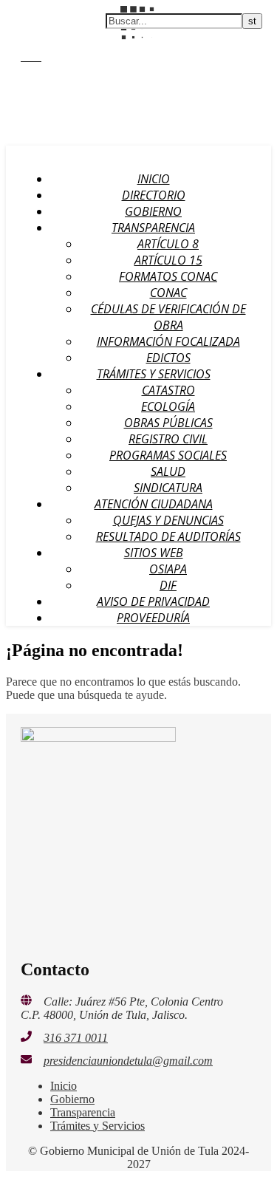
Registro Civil (168, 439)
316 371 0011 (76, 1037)
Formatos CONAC (168, 276)
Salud (168, 471)
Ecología (168, 406)
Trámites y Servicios (154, 374)
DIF (168, 585)
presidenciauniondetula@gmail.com (128, 1060)
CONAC (168, 292)
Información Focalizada (168, 341)
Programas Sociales (168, 455)
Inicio (153, 179)
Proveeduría (153, 618)
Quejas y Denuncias (168, 520)
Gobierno (153, 211)
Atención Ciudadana (154, 504)
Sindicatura (168, 488)
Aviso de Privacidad (153, 601)
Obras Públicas (168, 422)
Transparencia (153, 227)
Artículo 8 (168, 244)
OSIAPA (168, 569)
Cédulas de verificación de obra (168, 317)
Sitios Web (153, 553)
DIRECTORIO (153, 195)
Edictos (168, 357)
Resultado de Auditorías (168, 536)
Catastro (168, 390)
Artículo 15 (168, 260)
